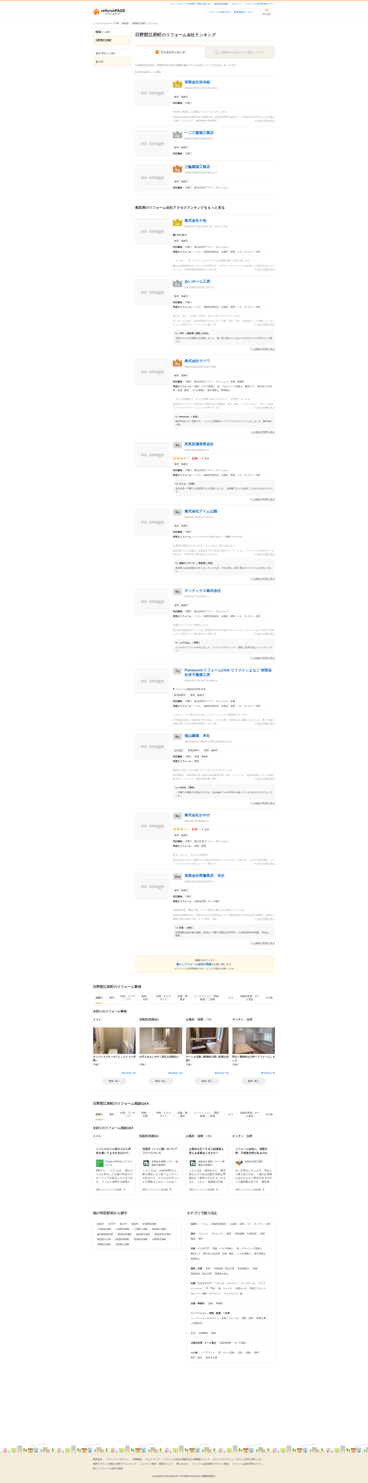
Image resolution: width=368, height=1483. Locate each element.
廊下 (201, 1239)
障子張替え (260, 1253)
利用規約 (137, 1459)
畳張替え (195, 1258)
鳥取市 (100, 1224)
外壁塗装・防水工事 (224, 1268)
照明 (256, 1352)
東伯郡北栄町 (143, 1234)
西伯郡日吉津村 (162, 1234)
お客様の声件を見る (264, 349)
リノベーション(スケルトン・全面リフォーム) (214, 1318)
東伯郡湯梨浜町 (105, 1234)
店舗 (210, 1303)
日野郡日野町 (104, 1244)
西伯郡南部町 (122, 1239)
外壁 (208, 1268)
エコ (193, 1333)
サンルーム (196, 1288)
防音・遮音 (196, 1357)
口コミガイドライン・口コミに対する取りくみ (237, 1459)
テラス (262, 1283)
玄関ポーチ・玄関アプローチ (250, 1288)
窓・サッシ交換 (226, 1352)
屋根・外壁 (196, 1268)
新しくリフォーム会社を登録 (108, 1468)
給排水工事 (211, 1357)
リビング (203, 1233)
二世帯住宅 (196, 1323)
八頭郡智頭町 (122, 1229)
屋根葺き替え (222, 1273)
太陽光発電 (225, 1342)
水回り (194, 1224)
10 (183, 234)
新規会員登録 (221, 3)
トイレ (204, 1224)
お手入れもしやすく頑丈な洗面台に (159, 1056)
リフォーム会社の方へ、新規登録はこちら (230, 12)
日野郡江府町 (122, 1244)
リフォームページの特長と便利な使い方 (190, 3)
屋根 (255, 1268)
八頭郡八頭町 (141, 1229)
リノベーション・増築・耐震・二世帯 (210, 1313)
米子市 (111, 1224)
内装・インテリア (200, 1248)
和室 (228, 1233)
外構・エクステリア (201, 1283)
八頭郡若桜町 (104, 1229)
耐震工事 (261, 1318)
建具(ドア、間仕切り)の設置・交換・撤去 (212, 1253)
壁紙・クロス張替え (223, 1248)
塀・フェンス (225, 1288)
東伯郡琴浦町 (125, 1234)
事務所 (219, 1303)
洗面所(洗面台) (219, 1224)
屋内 (193, 1233)
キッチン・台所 (262, 1224)
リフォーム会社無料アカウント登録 (210, 1464)
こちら (207, 968)
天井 (240, 1352)
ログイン (236, 3)
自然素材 (203, 1333)
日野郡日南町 (159, 1239)
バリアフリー (208, 1352)
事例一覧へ (114, 1081)
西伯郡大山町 (104, 1239)
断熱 (213, 1333)
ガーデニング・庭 (233, 1293)
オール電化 (240, 1342)
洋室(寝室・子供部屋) (245, 1233)
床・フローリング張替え (249, 1248)
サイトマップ (153, 1459)
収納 (248, 1352)
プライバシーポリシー (117, 1459)
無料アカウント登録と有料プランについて (115, 1464)
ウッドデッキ (248, 1283)
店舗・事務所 (198, 1303)
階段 (193, 1239)
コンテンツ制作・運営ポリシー (156, 1464)
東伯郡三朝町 (159, 1229)
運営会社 (97, 1459)
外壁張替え (243, 1268)
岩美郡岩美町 (150, 1224)
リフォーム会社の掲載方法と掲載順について (186, 1459)
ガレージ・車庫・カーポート (206, 1293)
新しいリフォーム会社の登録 (194, 964)
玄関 (262, 1233)
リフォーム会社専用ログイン (260, 3)
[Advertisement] (151, 1400)
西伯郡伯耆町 (141, 1239)
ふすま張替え (244, 1253)
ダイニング (217, 1233)
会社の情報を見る (266, 120)
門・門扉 (210, 1288)
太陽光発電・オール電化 (203, 1342)
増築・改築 (247, 1318)
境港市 (134, 1224)
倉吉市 (123, 1224)
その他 (194, 1352)
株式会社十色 (129, 1073)
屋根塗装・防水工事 (201, 1273)
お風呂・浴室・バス (240, 1224)
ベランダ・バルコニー (226, 1283)
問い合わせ (182, 1464)
